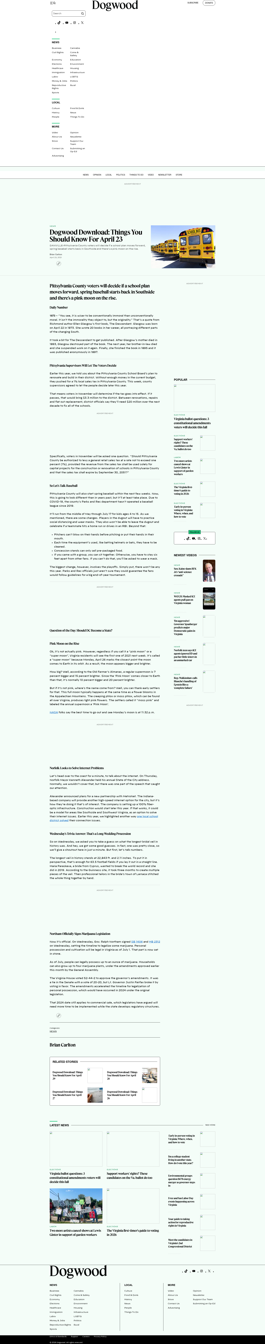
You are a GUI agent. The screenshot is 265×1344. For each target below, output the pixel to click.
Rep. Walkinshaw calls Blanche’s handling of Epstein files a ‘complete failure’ (185, 683)
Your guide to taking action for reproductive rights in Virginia (181, 1222)
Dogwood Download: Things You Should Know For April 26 (122, 1095)
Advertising (58, 156)
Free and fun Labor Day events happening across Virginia (181, 1201)
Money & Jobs (59, 81)
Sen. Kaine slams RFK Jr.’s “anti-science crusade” (185, 572)
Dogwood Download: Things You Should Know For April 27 (68, 1095)
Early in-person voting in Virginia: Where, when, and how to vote (183, 511)
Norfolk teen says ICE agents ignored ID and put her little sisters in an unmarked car (185, 655)
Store (55, 141)
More (171, 1285)
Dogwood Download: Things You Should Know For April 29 (68, 1075)
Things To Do (77, 117)
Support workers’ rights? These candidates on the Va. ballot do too (183, 444)
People (55, 117)
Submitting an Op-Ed (204, 1304)
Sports (55, 93)
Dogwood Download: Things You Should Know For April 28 (122, 1075)
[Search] (82, 13)
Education (75, 60)
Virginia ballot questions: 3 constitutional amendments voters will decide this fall (192, 423)
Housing (74, 68)
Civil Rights (57, 53)
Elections (57, 64)
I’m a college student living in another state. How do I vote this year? (180, 1160)
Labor (55, 77)
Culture (56, 108)
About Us (57, 137)
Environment (77, 64)
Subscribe (192, 2)
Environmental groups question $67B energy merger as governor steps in (181, 1180)
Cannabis (75, 48)
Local (109, 174)
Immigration (58, 73)
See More (210, 1125)
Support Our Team (203, 1300)
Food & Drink (77, 108)
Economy (57, 60)
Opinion (74, 133)
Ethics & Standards (58, 1336)
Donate (209, 2)
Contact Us (57, 149)
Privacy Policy (100, 1336)
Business (56, 48)
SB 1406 (137, 942)
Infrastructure (77, 73)
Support (74, 1336)
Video (55, 133)
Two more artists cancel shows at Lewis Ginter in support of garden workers (183, 467)
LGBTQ (74, 77)
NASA (54, 712)
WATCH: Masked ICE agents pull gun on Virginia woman (184, 600)
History (55, 113)
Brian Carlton (56, 254)
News (73, 113)
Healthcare (57, 68)
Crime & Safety (82, 1295)
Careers (85, 1336)
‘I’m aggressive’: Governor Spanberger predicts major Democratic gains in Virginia (185, 627)
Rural (73, 85)
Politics (74, 81)
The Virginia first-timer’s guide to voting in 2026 (183, 490)
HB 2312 (154, 942)
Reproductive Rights (60, 1325)
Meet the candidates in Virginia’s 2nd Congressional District (180, 1243)
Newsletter (76, 137)
